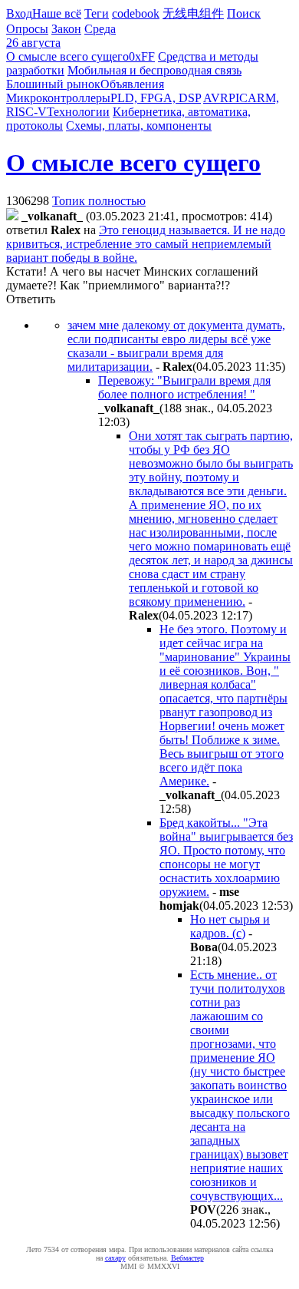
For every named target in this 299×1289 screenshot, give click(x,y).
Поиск (244, 13)
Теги (96, 13)
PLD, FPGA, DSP (155, 97)
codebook (135, 13)
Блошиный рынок (53, 84)
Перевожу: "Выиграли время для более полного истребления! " (184, 387)
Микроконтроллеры (58, 97)
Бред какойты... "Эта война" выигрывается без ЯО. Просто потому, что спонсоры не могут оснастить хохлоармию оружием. (226, 857)
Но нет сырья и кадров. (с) (230, 926)
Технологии (78, 111)
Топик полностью (99, 200)
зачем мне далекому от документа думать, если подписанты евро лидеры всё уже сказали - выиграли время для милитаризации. (176, 346)
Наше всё (56, 13)
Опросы (27, 28)
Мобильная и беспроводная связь (154, 70)
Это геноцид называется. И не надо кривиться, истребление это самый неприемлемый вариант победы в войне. (145, 243)
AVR (215, 97)
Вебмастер (187, 1258)
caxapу (115, 1258)
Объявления (132, 84)
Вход (19, 13)
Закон (66, 28)
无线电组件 (193, 13)
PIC (238, 97)
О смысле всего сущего (67, 56)
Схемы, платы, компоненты (139, 125)
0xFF (142, 56)
